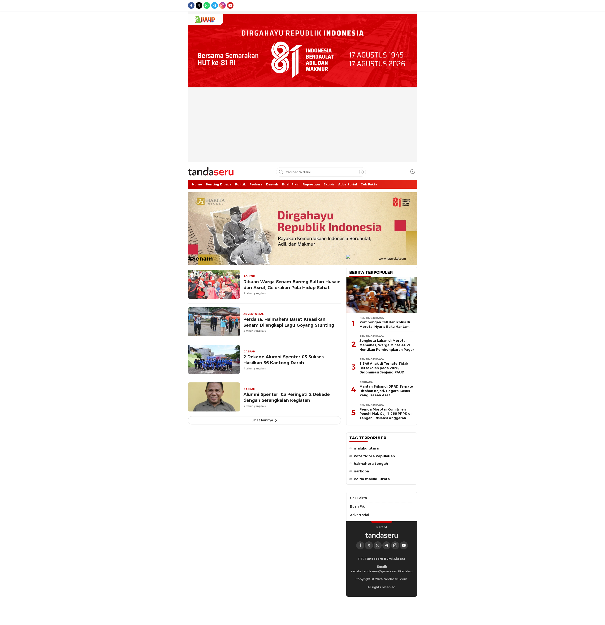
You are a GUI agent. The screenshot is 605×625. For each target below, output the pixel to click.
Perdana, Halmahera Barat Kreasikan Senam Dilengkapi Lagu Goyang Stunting (288, 322)
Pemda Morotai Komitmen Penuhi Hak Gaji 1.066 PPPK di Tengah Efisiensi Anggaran (385, 413)
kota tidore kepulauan (374, 456)
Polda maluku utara (372, 479)
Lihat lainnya (262, 420)
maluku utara (366, 448)
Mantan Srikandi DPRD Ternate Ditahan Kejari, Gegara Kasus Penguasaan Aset (386, 391)
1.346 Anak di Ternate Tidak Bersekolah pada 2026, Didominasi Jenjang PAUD (383, 368)
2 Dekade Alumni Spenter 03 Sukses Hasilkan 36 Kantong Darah (283, 359)
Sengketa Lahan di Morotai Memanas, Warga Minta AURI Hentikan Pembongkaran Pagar (386, 345)
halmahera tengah (371, 464)
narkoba (361, 471)
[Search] (361, 172)
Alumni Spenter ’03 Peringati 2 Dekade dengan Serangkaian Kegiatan (286, 397)
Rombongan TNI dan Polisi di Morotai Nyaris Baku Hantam (384, 324)
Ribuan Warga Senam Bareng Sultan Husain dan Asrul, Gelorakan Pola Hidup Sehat (292, 284)
